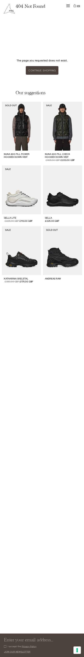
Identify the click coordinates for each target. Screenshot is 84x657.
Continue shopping (42, 70)
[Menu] (68, 6)
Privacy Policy (29, 646)
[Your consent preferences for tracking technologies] (77, 650)
